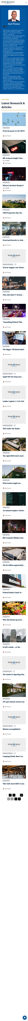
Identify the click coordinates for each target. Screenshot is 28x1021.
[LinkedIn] (6, 26)
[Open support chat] (25, 1017)
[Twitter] (4, 26)
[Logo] (8, 2)
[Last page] (19, 798)
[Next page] (15, 798)
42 (21, 795)
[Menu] (26, 2)
